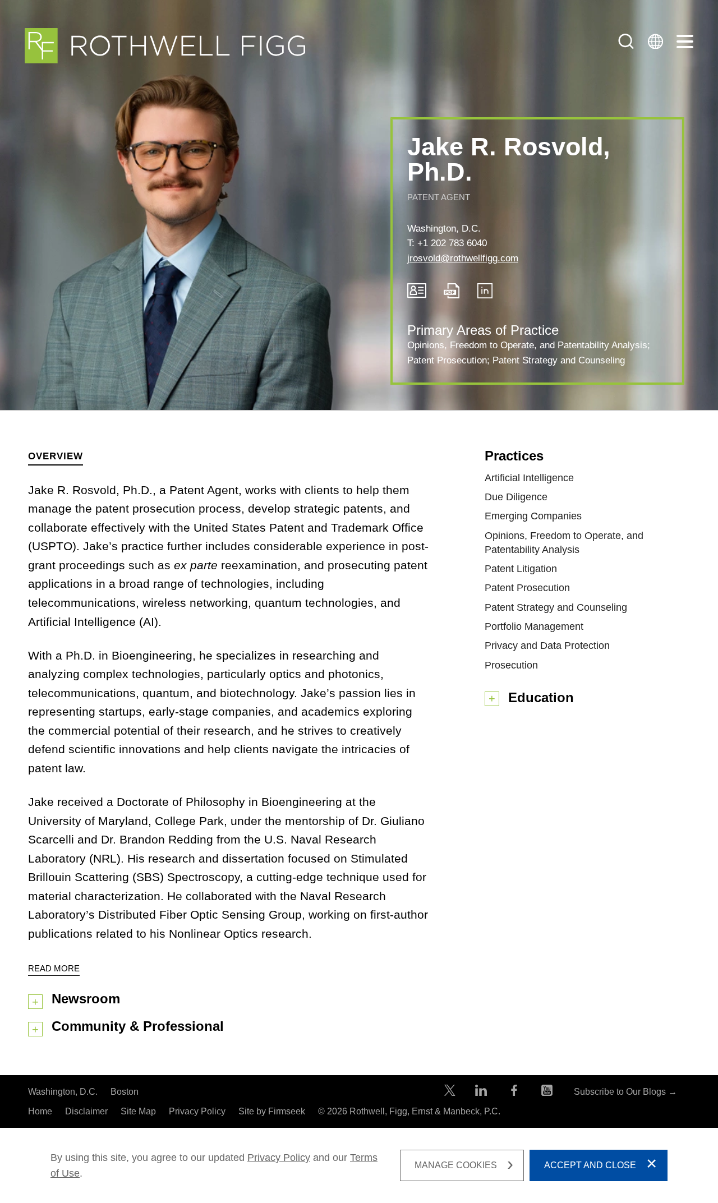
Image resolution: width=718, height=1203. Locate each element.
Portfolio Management (534, 626)
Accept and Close (590, 1165)
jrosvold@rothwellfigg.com (462, 258)
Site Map (138, 1111)
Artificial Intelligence (529, 477)
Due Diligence (516, 497)
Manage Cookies (456, 1165)
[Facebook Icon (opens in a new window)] (514, 1093)
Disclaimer (86, 1111)
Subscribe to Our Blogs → (625, 1091)
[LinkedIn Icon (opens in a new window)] (485, 295)
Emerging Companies (533, 516)
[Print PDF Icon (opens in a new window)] (451, 295)
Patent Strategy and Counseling (559, 360)
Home (40, 1111)
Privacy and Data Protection (547, 645)
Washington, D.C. (444, 228)
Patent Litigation (521, 568)
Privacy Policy (197, 1111)
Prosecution (511, 665)
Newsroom (86, 998)
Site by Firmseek (271, 1111)
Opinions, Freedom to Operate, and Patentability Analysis (527, 345)
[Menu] (685, 42)
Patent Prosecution (447, 360)
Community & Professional (138, 1026)
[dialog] (359, 1165)
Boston (125, 1091)
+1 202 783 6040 (452, 243)
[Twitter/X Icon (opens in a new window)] (449, 1093)
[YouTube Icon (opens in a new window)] (547, 1093)
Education (541, 697)
